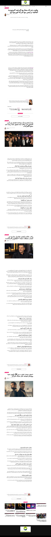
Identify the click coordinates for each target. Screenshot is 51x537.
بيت (36, 6)
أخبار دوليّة (30, 6)
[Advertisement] (20, 24)
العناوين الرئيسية (33, 6)
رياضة (17, 6)
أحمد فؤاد (8, 128)
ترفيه (14, 6)
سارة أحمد (8, 14)
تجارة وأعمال (26, 6)
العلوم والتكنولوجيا (22, 6)
